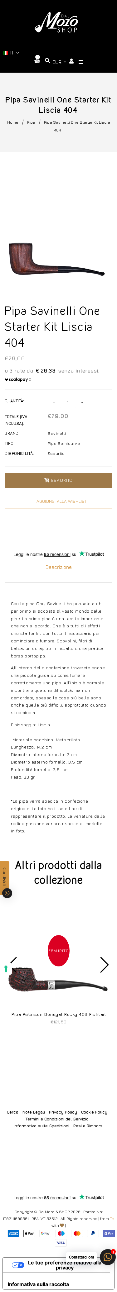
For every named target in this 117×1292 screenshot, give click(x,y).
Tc (112, 1218)
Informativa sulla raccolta (38, 1284)
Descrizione (59, 567)
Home (12, 122)
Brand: (12, 433)
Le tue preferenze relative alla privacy (64, 1265)
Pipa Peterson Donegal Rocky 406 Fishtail (58, 1014)
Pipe (31, 122)
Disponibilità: (19, 453)
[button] (11, 53)
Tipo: (10, 443)
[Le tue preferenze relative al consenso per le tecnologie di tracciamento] (6, 969)
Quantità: (14, 400)
